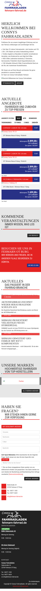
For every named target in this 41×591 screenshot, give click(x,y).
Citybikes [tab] (17, 122)
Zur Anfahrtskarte (34, 581)
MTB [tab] (24, 118)
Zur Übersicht (33, 235)
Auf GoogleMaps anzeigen (12, 427)
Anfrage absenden (31, 479)
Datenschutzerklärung (16, 474)
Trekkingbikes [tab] (6, 122)
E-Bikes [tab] (26, 122)
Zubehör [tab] (35, 122)
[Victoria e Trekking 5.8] (20, 183)
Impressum (25, 586)
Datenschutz (16, 586)
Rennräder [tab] (33, 118)
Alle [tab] (18, 118)
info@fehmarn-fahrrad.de (15, 496)
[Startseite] (16, 6)
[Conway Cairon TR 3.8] (20, 132)
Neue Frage (5, 459)
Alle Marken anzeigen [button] (30, 391)
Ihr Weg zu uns (33, 265)
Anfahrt (19, 83)
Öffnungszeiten (8, 83)
